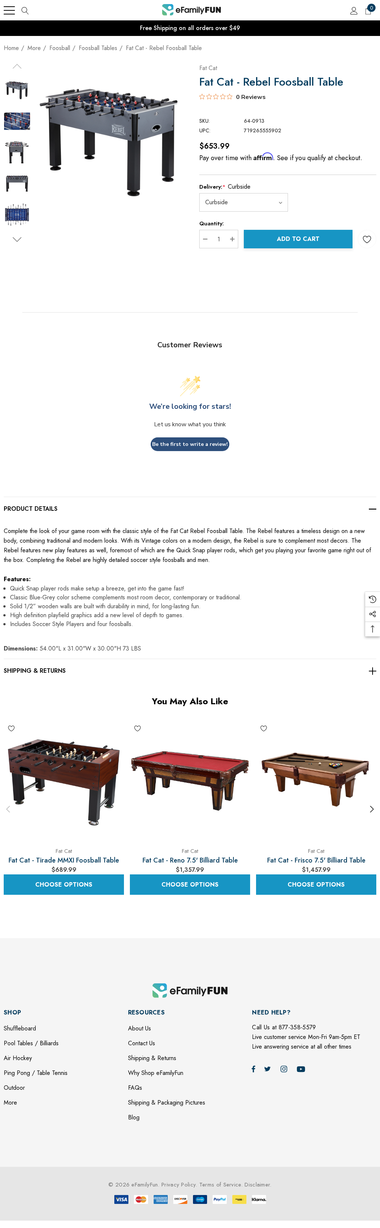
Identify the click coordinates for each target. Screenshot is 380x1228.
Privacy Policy (178, 1185)
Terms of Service (220, 1185)
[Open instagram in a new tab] (285, 1068)
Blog (134, 1117)
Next (371, 809)
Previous (8, 809)
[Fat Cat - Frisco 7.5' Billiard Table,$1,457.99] (316, 781)
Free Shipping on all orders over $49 (190, 28)
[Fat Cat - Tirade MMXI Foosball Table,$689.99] (64, 781)
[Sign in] (353, 10)
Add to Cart (298, 239)
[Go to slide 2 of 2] (17, 239)
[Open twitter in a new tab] (268, 1068)
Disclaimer (257, 1185)
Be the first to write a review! (190, 444)
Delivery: (224, 186)
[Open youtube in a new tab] (302, 1068)
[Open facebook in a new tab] (253, 1068)
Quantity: (211, 223)
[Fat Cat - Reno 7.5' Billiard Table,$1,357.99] (190, 781)
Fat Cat (208, 68)
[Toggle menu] (9, 10)
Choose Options (63, 884)
